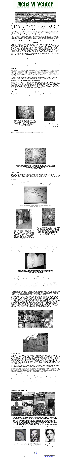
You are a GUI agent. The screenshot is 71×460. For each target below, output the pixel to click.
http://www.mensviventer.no (49, 456)
